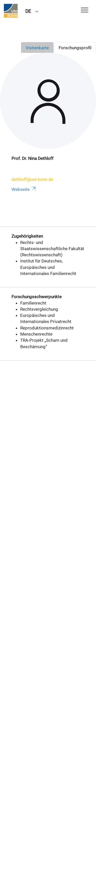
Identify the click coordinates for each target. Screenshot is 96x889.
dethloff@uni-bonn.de (32, 179)
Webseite (21, 189)
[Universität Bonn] (11, 11)
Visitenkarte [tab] (37, 47)
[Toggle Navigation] (84, 10)
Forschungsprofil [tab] (75, 47)
